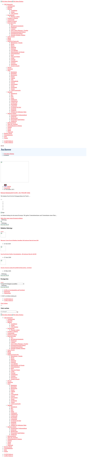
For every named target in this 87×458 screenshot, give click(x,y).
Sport (8, 70)
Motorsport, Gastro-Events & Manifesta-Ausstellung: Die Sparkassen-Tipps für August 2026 (19, 240)
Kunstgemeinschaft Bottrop (18, 32)
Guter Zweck (11, 36)
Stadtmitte (13, 109)
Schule (13, 12)
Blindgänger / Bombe (16, 42)
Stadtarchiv (14, 121)
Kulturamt (13, 116)
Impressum (7, 291)
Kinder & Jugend (12, 21)
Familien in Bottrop (12, 18)
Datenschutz (7, 293)
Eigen (12, 98)
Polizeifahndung (15, 53)
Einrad (12, 76)
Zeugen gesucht (15, 66)
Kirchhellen (14, 104)
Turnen (13, 89)
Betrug (13, 46)
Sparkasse (10, 69)
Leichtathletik (14, 81)
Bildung (9, 9)
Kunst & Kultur (11, 22)
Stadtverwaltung (11, 113)
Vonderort (13, 110)
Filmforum (14, 27)
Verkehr (9, 127)
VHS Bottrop (14, 13)
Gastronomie (10, 19)
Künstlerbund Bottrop (17, 33)
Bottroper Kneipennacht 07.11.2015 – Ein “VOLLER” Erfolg (15, 192)
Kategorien (4, 283)
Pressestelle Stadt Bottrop (17, 119)
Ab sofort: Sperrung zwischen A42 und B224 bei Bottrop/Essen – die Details (16, 267)
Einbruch (13, 49)
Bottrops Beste (8, 133)
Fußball (13, 78)
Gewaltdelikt (14, 50)
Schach (13, 82)
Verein (9, 129)
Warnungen (14, 64)
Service (9, 67)
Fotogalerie (7, 188)
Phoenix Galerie (15, 16)
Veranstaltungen (8, 135)
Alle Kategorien (8, 4)
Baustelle (9, 7)
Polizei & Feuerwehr (13, 41)
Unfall (12, 58)
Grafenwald (14, 102)
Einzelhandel (10, 15)
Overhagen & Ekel (16, 107)
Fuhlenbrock (14, 101)
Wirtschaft (10, 132)
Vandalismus (14, 61)
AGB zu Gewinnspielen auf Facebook (14, 290)
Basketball (13, 73)
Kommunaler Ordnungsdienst (19, 115)
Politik (9, 39)
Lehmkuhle (14, 105)
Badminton (14, 72)
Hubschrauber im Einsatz (17, 52)
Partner (6, 138)
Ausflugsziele (11, 6)
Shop (5, 136)
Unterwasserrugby (16, 90)
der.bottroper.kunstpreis (17, 26)
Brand (12, 44)
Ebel (12, 96)
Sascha (9, 186)
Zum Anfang (4, 303)
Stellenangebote (11, 122)
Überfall (13, 59)
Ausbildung (14, 10)
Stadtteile (9, 92)
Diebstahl (13, 47)
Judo (12, 79)
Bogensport (14, 75)
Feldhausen (14, 99)
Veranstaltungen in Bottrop (14, 125)
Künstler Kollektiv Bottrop (18, 35)
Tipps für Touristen (12, 124)
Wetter (9, 130)
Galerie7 (13, 29)
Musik (9, 38)
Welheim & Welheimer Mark (18, 112)
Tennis (12, 85)
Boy (12, 95)
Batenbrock (14, 93)
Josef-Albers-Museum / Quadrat (19, 30)
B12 (12, 24)
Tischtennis (14, 87)
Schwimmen (14, 84)
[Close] (1, 305)
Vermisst (13, 62)
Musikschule (14, 118)
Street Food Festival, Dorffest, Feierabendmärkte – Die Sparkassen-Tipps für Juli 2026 (18, 254)
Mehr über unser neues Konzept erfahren (12, 218)
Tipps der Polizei (15, 56)
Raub (12, 55)
